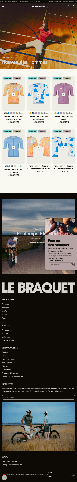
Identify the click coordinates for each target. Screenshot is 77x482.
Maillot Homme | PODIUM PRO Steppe (13, 171)
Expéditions (6, 370)
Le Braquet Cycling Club (35, 474)
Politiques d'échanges (10, 373)
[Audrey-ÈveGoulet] (5, 113)
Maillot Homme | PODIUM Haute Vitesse (38, 118)
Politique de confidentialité (12, 465)
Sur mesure (6, 333)
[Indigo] (12, 166)
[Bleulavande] (19, 113)
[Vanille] (15, 166)
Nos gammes (7, 363)
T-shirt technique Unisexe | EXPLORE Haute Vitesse (63, 167)
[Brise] (14, 113)
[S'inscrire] (72, 264)
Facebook (5, 304)
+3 (22, 113)
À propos (5, 330)
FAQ (3, 356)
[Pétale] (9, 166)
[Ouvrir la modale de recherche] (69, 6)
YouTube (5, 311)
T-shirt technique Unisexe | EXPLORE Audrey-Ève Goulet (38, 167)
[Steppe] (6, 166)
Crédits (72, 475)
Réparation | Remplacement (12, 377)
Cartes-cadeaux (8, 340)
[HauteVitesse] (8, 113)
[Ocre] (17, 113)
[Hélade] (18, 166)
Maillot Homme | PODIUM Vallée (63, 118)
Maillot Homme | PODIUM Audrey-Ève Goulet (13, 118)
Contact (5, 352)
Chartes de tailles (8, 366)
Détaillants (6, 337)
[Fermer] (73, 221)
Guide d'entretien (8, 359)
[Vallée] (11, 113)
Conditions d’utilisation (10, 461)
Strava (4, 318)
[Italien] (20, 166)
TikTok (4, 314)
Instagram (5, 307)
